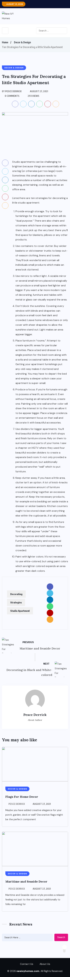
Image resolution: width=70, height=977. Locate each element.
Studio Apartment (20, 610)
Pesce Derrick (16, 803)
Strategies (16, 602)
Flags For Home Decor (21, 797)
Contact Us (26, 964)
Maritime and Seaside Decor (26, 881)
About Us (45, 964)
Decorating (16, 594)
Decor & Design (22, 42)
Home (5, 42)
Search (61, 937)
